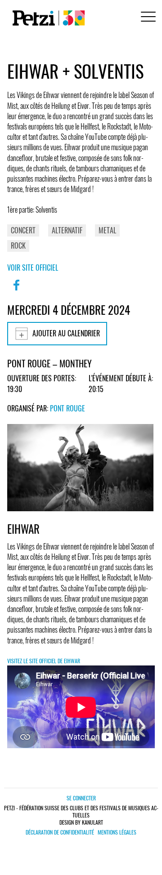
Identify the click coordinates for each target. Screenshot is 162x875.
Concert (23, 230)
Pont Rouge (67, 408)
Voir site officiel (32, 267)
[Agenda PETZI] (47, 18)
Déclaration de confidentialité (60, 832)
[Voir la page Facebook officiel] (16, 291)
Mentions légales (117, 832)
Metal (107, 230)
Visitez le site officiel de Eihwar (43, 661)
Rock (18, 245)
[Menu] (146, 17)
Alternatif (67, 230)
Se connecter (81, 798)
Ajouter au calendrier (66, 333)
